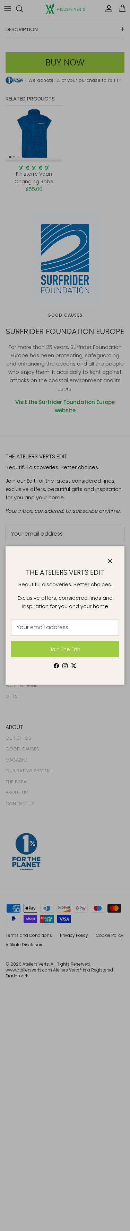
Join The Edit (65, 649)
